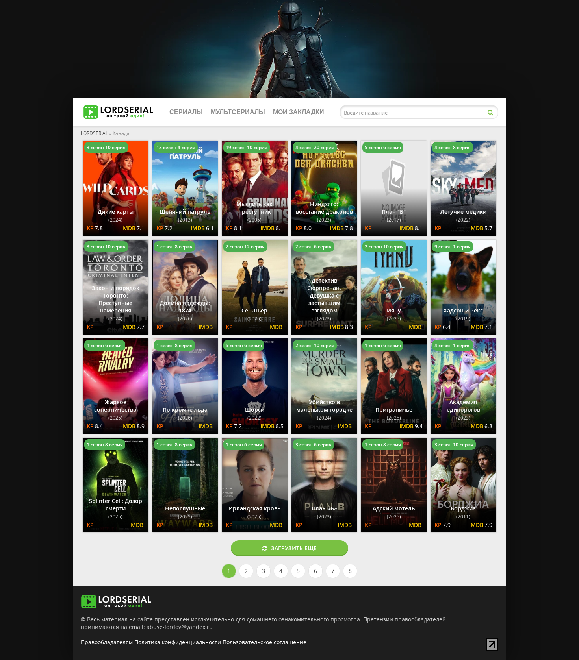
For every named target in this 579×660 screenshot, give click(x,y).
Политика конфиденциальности (177, 642)
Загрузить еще (294, 548)
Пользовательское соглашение (264, 642)
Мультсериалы (238, 112)
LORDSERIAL (94, 133)
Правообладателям (107, 642)
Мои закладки (298, 112)
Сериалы (186, 112)
